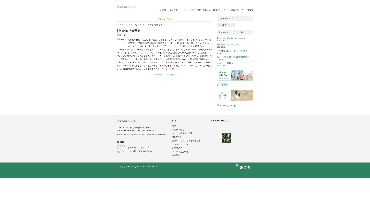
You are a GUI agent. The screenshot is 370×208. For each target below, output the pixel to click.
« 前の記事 (158, 75)
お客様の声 (177, 148)
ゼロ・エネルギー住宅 (182, 133)
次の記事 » (171, 75)
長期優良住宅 (178, 129)
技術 (174, 126)
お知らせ (174, 10)
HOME (122, 25)
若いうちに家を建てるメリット (231, 38)
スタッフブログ (187, 10)
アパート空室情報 (231, 10)
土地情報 (217, 10)
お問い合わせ (247, 10)
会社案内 (163, 10)
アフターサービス (180, 144)
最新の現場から (203, 10)
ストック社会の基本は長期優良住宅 (233, 57)
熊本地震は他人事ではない (229, 44)
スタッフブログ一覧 (136, 25)
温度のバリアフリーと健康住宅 (186, 140)
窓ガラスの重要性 (225, 63)
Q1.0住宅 (176, 137)
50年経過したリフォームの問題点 (232, 51)
